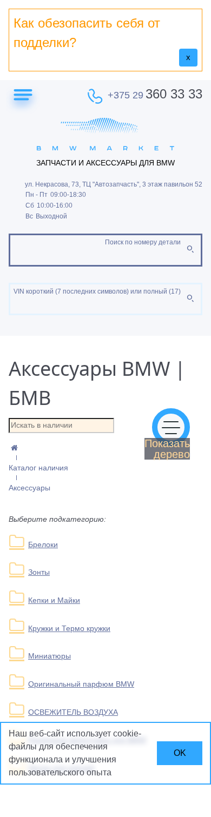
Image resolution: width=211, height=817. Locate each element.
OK (180, 753)
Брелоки (43, 544)
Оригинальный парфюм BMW (81, 684)
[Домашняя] (105, 448)
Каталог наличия (38, 468)
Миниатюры (49, 656)
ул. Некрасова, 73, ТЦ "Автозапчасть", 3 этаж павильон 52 (113, 184)
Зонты (39, 572)
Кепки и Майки (54, 600)
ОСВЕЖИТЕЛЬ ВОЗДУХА (73, 712)
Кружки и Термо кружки (69, 628)
